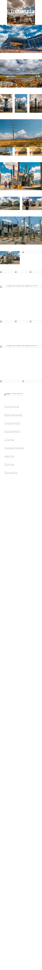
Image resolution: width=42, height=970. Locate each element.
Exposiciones (14, 448)
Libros (9, 439)
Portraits (11, 406)
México (9, 456)
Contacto (10, 472)
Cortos (9, 464)
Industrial (12, 423)
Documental (12, 431)
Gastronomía (13, 415)
